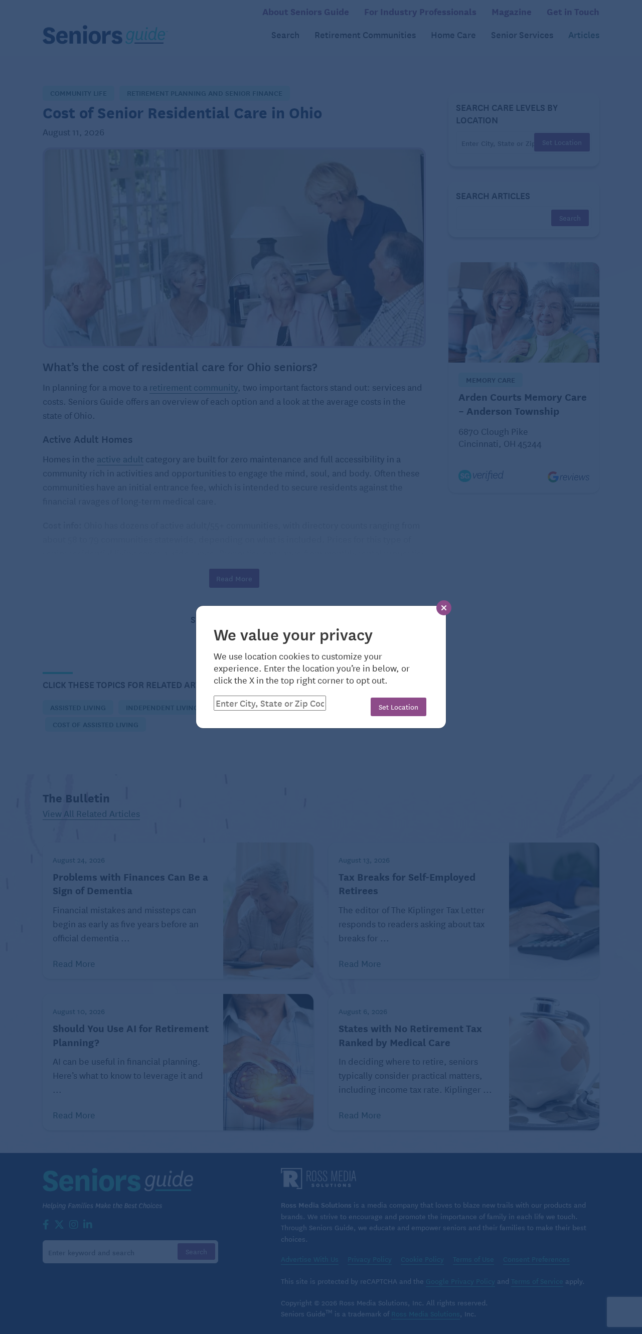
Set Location (398, 706)
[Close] (443, 607)
